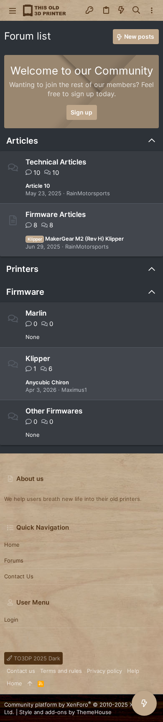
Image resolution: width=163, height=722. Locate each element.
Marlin (35, 313)
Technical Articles (55, 162)
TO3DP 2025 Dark (36, 658)
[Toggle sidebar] (152, 10)
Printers (22, 269)
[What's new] (121, 11)
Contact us (18, 576)
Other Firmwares (53, 411)
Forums (13, 560)
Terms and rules (61, 670)
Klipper (37, 358)
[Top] (30, 683)
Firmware (25, 292)
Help (133, 670)
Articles (22, 141)
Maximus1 (74, 389)
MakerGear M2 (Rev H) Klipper (76, 238)
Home (12, 544)
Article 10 (37, 185)
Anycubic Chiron (47, 382)
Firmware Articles (55, 214)
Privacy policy (104, 670)
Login (11, 619)
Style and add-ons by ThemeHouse (65, 712)
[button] (12, 10)
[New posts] (144, 703)
